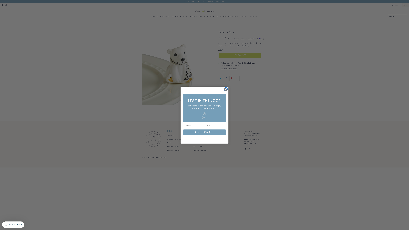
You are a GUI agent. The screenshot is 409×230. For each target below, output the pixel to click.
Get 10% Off (204, 132)
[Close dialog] (226, 89)
